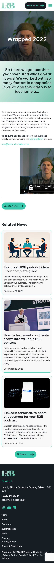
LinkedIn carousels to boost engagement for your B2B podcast (25, 416)
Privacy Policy (9, 541)
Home (4, 515)
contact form (36, 139)
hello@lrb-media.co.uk (13, 500)
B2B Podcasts (9, 529)
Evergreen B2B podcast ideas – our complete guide (26, 269)
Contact (6, 538)
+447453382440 (10, 496)
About (5, 519)
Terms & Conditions (12, 546)
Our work (6, 524)
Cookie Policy (26, 555)
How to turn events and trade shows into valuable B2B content (26, 339)
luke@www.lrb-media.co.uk (15, 144)
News (4, 533)
